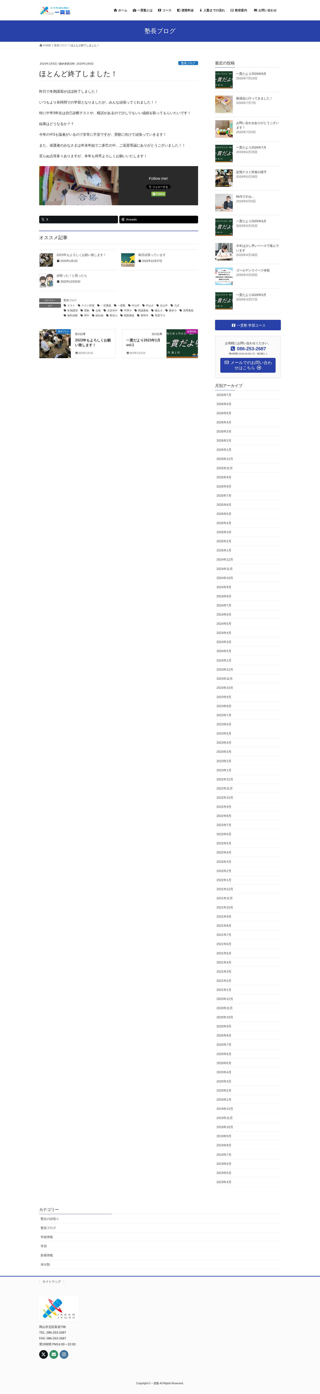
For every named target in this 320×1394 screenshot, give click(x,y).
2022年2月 (224, 871)
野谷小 (114, 315)
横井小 (173, 310)
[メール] (53, 1354)
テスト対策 (87, 305)
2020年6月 (224, 1054)
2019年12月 (225, 1108)
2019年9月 (224, 1136)
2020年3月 (224, 1081)
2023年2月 (224, 761)
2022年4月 (224, 852)
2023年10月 (225, 687)
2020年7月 (224, 1044)
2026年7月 (224, 395)
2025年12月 (225, 459)
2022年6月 (224, 834)
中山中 (136, 305)
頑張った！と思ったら (72, 275)
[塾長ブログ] (55, 339)
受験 (86, 310)
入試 (176, 305)
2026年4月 (224, 422)
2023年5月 (224, 733)
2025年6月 (224, 504)
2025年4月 (224, 523)
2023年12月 (225, 669)
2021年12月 (225, 889)
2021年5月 (224, 953)
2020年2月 (224, 1090)
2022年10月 (225, 797)
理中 (86, 315)
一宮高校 (106, 305)
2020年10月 (225, 1017)
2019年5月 (224, 1173)
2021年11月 (225, 898)
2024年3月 (224, 642)
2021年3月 (224, 971)
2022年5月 (224, 843)
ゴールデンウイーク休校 (253, 270)
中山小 (150, 305)
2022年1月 (224, 880)
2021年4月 (224, 962)
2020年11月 (225, 1008)
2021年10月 (225, 907)
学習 (44, 1246)
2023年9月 (224, 697)
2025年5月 (224, 514)
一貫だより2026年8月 (251, 73)
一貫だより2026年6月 (251, 221)
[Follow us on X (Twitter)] (43, 1354)
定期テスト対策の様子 (251, 172)
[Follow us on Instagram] (64, 1354)
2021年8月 (224, 925)
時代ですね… (245, 196)
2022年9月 (224, 806)
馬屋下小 (160, 315)
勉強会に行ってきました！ (254, 98)
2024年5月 (224, 623)
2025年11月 (225, 468)
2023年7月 (224, 715)
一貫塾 (121, 305)
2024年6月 (224, 614)
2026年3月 (224, 431)
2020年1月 (224, 1099)
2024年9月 (224, 587)
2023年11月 (225, 678)
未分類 (45, 1264)
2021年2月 (224, 980)
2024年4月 (224, 632)
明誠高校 (143, 310)
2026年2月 (224, 440)
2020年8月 (224, 1035)
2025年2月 (224, 541)
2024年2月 (224, 651)
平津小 (128, 310)
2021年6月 (224, 944)
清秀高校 (188, 310)
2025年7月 (224, 495)
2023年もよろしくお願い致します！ (81, 255)
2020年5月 (224, 1063)
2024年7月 (224, 605)
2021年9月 (224, 916)
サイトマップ (51, 1281)
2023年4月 (224, 742)
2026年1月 (224, 449)
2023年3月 (224, 751)
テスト (71, 305)
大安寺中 (112, 310)
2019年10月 (225, 1127)
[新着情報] (182, 339)
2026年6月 (224, 404)
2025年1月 (224, 550)
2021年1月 (224, 990)
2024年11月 (225, 569)
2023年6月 (224, 724)
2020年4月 (224, 1072)
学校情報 (47, 1237)
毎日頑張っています (152, 255)
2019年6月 (224, 1163)
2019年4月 (224, 1182)
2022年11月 (225, 788)
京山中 (164, 305)
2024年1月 (224, 660)
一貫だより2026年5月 (251, 295)
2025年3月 (224, 532)
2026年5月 (224, 413)
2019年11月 (225, 1118)
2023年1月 (224, 770)
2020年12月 (225, 999)
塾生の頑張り (50, 1218)
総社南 (99, 315)
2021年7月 (224, 935)
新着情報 (47, 1255)
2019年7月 (224, 1154)
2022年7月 (224, 825)
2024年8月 (224, 596)
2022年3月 (224, 861)
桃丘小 (159, 310)
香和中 (144, 315)
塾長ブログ (188, 63)
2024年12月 (225, 559)
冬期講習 (72, 310)
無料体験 (72, 315)
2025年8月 (224, 486)
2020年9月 (224, 1026)
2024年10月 (225, 578)
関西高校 (129, 315)
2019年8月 (224, 1145)
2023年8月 (224, 706)
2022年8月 (224, 816)
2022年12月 (225, 779)
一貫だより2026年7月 (251, 147)
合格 (98, 310)
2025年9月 (224, 477)
